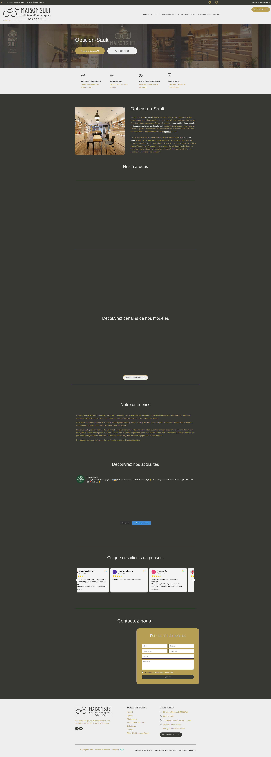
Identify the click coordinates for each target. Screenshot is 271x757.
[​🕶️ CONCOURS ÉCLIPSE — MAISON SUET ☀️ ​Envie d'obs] (90, 511)
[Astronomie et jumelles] (141, 75)
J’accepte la (158, 672)
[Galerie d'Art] (169, 75)
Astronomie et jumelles (188, 14)
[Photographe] (112, 75)
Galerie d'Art (173, 81)
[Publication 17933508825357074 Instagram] (120, 511)
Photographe (116, 81)
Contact (216, 14)
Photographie (168, 14)
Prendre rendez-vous (89, 51)
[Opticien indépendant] (83, 75)
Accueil (146, 14)
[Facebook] (209, 2)
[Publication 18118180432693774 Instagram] (180, 494)
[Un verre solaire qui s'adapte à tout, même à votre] (150, 494)
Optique (154, 14)
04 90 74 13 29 (123, 51)
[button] (193, 580)
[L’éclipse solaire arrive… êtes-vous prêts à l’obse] (150, 511)
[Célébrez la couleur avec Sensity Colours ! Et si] (120, 494)
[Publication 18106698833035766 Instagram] (90, 494)
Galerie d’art (206, 14)
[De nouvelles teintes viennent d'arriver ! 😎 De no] (180, 511)
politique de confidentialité (163, 672)
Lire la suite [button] (123, 589)
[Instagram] (216, 2)
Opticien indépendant (91, 81)
